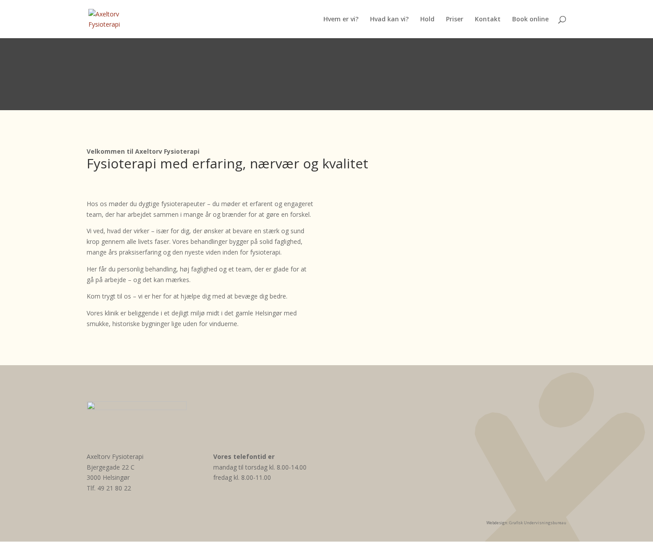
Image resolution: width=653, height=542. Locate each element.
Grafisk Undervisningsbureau (537, 523)
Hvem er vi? (340, 19)
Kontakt (488, 19)
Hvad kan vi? (389, 19)
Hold (427, 19)
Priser (454, 19)
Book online (530, 19)
